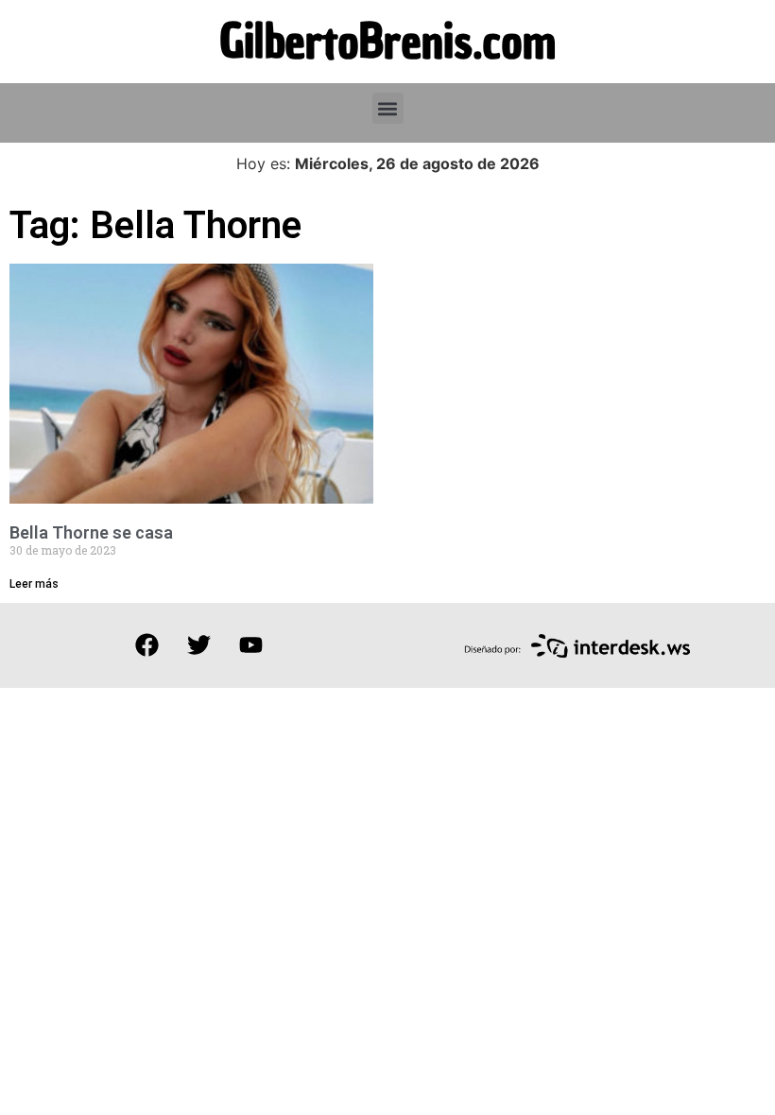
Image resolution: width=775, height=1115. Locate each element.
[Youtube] (250, 645)
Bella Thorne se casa (91, 532)
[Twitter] (198, 645)
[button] (388, 108)
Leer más (34, 584)
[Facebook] (146, 645)
